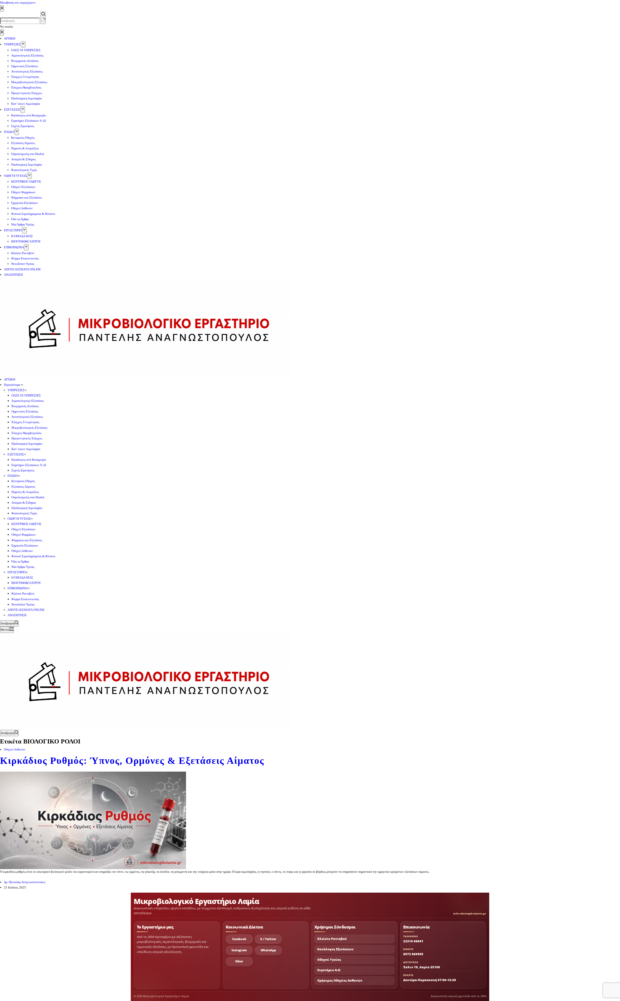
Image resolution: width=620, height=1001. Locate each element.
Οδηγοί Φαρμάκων (23, 534)
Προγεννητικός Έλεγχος (26, 438)
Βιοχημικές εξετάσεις (25, 406)
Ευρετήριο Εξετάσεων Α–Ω (28, 465)
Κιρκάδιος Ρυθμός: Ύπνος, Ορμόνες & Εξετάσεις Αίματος (132, 760)
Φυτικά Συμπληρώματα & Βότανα (33, 556)
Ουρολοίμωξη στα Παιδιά (27, 497)
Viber (239, 961)
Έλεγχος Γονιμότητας (25, 422)
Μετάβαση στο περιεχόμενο (18, 2)
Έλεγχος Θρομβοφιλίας (26, 433)
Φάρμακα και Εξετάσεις (26, 540)
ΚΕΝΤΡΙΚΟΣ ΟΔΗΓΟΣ (26, 524)
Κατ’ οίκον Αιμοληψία (25, 449)
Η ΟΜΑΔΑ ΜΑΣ (22, 577)
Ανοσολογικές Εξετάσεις (27, 417)
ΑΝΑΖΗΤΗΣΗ (17, 615)
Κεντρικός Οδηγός (23, 481)
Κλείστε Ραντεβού (22, 593)
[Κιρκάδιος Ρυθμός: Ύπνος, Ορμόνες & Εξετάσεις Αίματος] (93, 820)
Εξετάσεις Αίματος (23, 486)
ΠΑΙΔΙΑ (13, 475)
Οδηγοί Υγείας (329, 960)
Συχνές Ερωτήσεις (22, 470)
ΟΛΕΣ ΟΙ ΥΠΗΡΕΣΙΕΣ (26, 395)
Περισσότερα (12, 385)
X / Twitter (268, 939)
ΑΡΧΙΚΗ (9, 379)
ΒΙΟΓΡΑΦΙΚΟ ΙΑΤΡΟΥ (26, 583)
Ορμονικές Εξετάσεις (24, 411)
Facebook (239, 939)
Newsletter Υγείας (22, 604)
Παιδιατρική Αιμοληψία (26, 443)
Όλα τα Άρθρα (20, 561)
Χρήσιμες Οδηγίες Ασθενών (339, 980)
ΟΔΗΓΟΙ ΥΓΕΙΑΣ (19, 518)
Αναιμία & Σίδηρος (23, 502)
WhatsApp (268, 950)
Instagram (239, 950)
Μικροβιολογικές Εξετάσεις (29, 427)
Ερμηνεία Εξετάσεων (24, 545)
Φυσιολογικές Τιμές (24, 513)
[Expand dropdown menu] (24, 385)
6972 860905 (413, 954)
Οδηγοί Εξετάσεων (23, 529)
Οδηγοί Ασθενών (22, 551)
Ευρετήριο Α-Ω (328, 970)
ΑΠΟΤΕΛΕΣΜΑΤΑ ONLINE (26, 610)
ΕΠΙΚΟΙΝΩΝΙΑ (18, 588)
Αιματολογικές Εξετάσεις (27, 401)
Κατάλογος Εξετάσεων (335, 949)
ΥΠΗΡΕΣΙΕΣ (16, 390)
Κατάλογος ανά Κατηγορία (28, 459)
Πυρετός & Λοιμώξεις (25, 492)
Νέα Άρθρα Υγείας (22, 567)
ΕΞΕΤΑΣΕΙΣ (16, 454)
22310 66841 (413, 941)
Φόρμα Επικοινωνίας (25, 599)
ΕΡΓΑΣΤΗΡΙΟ (17, 572)
